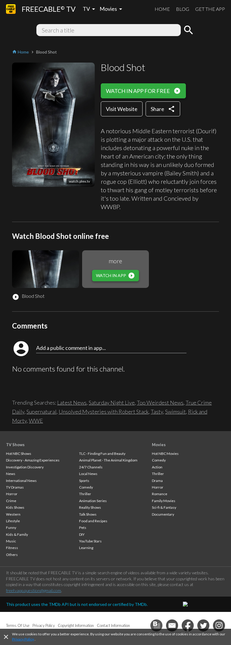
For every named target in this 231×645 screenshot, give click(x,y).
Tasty (157, 411)
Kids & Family (17, 534)
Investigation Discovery (25, 467)
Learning (86, 547)
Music (11, 541)
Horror (11, 494)
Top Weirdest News (160, 402)
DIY (82, 534)
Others (12, 554)
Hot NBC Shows (18, 453)
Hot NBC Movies (165, 453)
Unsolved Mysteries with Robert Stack (104, 411)
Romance (159, 494)
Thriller (85, 494)
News (10, 473)
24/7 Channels (91, 467)
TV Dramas (15, 487)
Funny (11, 527)
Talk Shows (88, 514)
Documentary (163, 514)
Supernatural (41, 411)
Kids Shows (15, 507)
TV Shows (15, 444)
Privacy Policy (23, 639)
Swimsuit (175, 411)
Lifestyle (13, 521)
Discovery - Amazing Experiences (33, 460)
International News (21, 480)
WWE (36, 420)
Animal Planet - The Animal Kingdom (108, 460)
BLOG (182, 9)
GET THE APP (210, 9)
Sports (84, 480)
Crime (11, 500)
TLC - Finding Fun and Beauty (102, 453)
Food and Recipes (93, 521)
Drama (157, 480)
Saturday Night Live (112, 402)
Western (13, 514)
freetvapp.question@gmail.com (33, 590)
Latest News (72, 402)
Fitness (12, 547)
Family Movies (163, 500)
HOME (162, 9)
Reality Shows (90, 507)
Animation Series (93, 500)
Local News (88, 473)
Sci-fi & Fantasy (164, 507)
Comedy (86, 487)
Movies (159, 444)
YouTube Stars (90, 541)
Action (157, 467)
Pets (82, 527)
